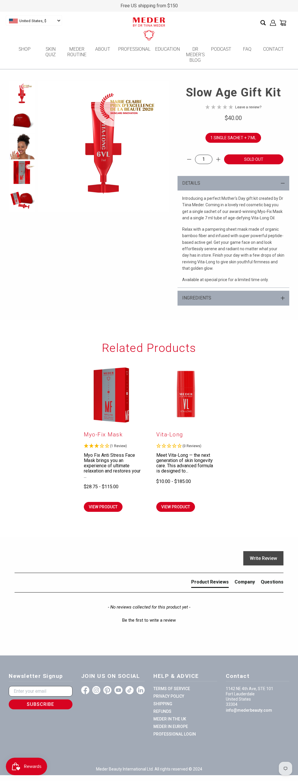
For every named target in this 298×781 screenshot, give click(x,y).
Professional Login (174, 734)
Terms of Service (171, 688)
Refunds (162, 711)
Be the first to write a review (149, 620)
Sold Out (253, 159)
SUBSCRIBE (40, 704)
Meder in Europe (170, 726)
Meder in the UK (169, 719)
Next (158, 146)
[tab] (210, 583)
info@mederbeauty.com (249, 710)
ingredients (196, 298)
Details (191, 183)
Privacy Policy (168, 696)
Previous (48, 146)
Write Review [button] (263, 558)
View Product (103, 507)
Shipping (162, 703)
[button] (113, 446)
